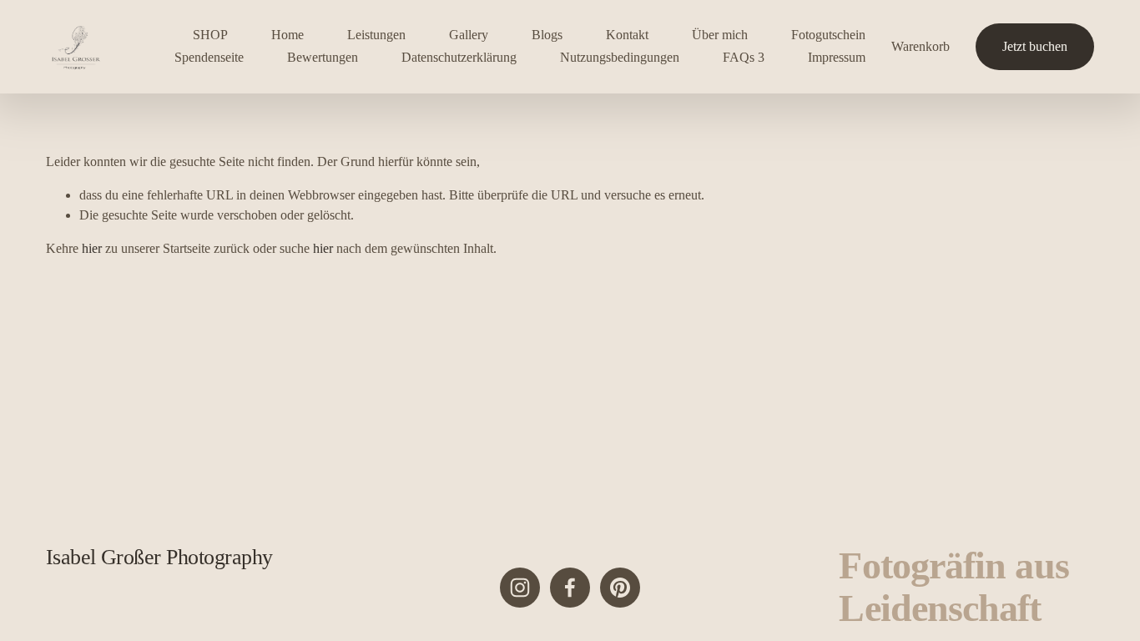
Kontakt (627, 35)
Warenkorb (920, 46)
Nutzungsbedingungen (619, 57)
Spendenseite (209, 57)
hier (92, 248)
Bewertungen (322, 57)
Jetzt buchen (1034, 46)
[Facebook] (570, 588)
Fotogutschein (828, 35)
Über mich (720, 35)
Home (287, 35)
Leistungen (376, 35)
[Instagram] (520, 588)
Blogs (547, 35)
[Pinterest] (620, 588)
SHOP (210, 35)
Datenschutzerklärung (459, 57)
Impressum (836, 57)
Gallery (468, 35)
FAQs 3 (743, 57)
